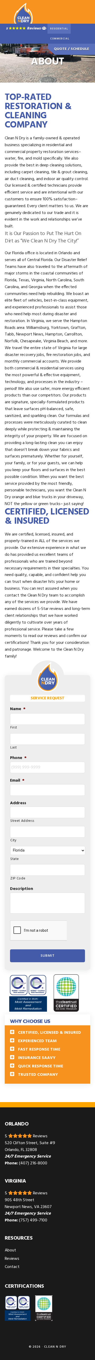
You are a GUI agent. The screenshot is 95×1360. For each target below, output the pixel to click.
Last (13, 747)
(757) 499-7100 (33, 1220)
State (14, 859)
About (10, 1250)
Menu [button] (83, 17)
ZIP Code (17, 878)
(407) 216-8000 (33, 1163)
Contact (12, 1267)
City (13, 840)
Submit (48, 956)
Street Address (22, 821)
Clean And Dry (23, 16)
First (13, 727)
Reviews (34, 29)
